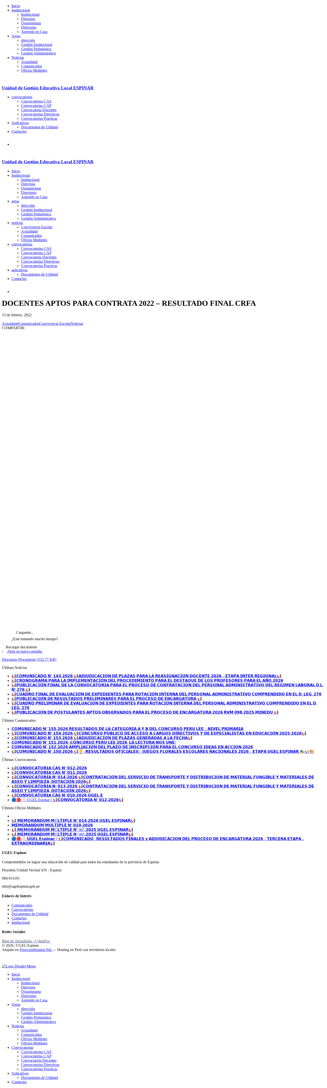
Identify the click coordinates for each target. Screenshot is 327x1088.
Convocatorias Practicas (39, 118)
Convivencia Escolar (36, 227)
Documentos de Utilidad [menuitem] (39, 1078)
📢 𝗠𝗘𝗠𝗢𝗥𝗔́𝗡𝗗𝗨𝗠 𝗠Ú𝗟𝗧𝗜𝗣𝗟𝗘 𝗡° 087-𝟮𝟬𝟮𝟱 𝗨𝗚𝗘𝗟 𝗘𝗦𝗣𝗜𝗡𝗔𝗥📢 (72, 830)
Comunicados (31, 66)
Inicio (15, 6)
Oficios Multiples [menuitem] (34, 1039)
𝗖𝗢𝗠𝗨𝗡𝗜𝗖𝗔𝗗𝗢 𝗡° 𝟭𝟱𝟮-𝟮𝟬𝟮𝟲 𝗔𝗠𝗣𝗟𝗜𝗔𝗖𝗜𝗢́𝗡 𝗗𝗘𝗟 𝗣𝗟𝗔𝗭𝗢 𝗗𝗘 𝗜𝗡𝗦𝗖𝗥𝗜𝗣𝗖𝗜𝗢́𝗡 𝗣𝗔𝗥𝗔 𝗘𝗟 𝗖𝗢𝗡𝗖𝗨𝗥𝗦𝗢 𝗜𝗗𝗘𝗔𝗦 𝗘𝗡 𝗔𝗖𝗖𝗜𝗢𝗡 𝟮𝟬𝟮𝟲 (132, 747)
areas (15, 201)
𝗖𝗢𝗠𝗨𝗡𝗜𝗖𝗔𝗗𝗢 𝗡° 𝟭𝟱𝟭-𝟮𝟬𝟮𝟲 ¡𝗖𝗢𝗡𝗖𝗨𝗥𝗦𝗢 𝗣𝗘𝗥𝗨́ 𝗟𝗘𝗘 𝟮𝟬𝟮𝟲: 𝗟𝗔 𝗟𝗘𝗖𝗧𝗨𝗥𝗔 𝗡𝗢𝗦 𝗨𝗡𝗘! (93, 742)
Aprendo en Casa (34, 32)
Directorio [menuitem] (28, 996)
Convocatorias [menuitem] (22, 1047)
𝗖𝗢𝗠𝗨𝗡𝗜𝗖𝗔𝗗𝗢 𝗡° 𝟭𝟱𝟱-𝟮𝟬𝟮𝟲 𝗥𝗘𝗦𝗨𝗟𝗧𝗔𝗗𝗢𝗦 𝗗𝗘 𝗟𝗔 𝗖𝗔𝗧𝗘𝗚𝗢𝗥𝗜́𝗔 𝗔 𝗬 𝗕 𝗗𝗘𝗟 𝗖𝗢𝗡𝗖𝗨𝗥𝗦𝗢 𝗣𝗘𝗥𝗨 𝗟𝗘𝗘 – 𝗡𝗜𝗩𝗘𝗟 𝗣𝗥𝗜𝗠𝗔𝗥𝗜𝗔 (127, 729)
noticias (17, 223)
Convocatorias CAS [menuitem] (36, 1052)
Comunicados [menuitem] (31, 1035)
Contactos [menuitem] (19, 1082)
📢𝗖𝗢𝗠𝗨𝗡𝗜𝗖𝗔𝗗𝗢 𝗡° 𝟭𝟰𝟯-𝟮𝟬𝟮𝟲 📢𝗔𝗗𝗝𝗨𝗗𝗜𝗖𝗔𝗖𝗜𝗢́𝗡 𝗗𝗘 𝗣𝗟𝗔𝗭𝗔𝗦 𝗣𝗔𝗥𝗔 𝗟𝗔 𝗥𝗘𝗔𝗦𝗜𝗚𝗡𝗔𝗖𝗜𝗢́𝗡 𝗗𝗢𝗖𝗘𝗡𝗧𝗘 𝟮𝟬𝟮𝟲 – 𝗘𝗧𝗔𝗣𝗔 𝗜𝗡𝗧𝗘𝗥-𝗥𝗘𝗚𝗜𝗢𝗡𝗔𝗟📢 (146, 676)
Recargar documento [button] (21, 647)
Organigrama (31, 23)
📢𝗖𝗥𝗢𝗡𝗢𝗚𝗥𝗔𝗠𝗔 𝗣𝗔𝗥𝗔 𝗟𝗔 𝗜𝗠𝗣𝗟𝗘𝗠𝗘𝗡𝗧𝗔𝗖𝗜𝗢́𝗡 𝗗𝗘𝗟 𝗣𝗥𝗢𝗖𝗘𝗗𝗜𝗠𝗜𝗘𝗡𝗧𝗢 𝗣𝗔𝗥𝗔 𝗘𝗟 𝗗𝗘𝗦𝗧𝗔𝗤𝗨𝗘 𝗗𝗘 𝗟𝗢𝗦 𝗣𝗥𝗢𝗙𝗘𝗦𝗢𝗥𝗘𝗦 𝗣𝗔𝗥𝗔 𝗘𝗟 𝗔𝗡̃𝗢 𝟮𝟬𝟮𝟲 (147, 680)
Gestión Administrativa (38, 53)
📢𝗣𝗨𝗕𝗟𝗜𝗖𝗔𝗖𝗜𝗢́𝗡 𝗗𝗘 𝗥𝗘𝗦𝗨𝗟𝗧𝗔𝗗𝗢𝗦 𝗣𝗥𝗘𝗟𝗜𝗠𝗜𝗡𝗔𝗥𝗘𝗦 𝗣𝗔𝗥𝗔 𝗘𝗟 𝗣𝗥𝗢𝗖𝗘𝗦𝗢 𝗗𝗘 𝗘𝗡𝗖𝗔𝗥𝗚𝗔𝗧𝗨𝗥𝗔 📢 (106, 699)
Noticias (17, 57)
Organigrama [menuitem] (31, 992)
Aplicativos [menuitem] (20, 1073)
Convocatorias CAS (36, 101)
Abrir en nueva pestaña (24, 651)
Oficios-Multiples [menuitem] (34, 1043)
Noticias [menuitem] (17, 1026)
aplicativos (19, 270)
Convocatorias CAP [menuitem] (36, 1056)
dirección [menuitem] (28, 1009)
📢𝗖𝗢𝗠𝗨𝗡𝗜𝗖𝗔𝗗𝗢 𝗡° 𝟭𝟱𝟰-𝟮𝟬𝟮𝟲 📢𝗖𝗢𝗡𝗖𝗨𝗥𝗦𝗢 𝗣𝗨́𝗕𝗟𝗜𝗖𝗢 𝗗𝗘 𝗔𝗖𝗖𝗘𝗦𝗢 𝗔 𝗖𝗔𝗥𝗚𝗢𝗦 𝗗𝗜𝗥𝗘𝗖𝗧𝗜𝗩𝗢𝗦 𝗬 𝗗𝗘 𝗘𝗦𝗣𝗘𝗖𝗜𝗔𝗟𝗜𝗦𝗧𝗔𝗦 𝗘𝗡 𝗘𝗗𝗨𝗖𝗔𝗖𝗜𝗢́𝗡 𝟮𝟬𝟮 (158, 733)
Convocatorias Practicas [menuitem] (39, 1069)
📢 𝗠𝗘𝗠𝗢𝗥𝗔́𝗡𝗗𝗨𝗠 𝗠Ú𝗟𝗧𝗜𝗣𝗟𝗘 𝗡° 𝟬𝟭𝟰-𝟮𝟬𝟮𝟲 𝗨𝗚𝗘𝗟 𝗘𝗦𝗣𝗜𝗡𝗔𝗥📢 (73, 821)
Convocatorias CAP (36, 106)
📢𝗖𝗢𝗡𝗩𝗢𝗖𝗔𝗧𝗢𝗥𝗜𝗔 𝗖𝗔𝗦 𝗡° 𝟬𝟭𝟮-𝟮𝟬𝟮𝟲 (49, 768)
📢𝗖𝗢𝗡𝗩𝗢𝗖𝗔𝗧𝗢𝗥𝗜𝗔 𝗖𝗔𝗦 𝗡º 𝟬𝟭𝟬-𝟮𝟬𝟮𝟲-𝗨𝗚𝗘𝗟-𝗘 (57, 795)
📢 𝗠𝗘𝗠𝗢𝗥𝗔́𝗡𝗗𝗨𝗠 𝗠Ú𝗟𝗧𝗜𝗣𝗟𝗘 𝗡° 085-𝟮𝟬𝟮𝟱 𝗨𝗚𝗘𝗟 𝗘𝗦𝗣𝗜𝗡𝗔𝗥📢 (72, 834)
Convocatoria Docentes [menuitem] (38, 1060)
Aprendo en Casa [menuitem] (34, 1000)
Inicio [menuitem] (15, 974)
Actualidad (29, 62)
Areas (15, 36)
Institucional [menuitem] (20, 979)
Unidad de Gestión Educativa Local (48, 87)
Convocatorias (22, 910)
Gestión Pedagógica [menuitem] (36, 1017)
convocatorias (21, 97)
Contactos (19, 131)
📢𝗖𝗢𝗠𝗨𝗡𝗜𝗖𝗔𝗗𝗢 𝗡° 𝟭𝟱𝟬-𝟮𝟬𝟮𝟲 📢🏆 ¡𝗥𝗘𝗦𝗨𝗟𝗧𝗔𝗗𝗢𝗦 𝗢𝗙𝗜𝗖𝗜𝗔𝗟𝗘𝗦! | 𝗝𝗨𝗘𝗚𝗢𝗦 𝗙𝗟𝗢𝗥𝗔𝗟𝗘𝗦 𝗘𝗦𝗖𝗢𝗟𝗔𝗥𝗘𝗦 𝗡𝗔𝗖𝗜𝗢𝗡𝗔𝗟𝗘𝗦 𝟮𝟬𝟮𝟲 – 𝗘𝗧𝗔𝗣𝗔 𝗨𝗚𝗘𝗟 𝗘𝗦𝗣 (162, 751)
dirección (28, 40)
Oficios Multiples (34, 70)
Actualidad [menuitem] (29, 1030)
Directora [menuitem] (28, 987)
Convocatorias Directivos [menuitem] (40, 1065)
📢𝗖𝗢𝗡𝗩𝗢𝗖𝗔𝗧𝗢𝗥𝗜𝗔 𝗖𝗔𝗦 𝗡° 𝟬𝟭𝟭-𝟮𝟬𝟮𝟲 (49, 773)
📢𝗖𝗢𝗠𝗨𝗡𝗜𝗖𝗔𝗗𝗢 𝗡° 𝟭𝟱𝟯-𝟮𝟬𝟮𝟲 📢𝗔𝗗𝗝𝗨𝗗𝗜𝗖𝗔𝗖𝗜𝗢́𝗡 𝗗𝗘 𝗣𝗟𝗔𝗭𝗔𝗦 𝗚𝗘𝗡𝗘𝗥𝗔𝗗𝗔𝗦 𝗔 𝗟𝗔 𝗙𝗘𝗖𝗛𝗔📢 (101, 738)
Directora (28, 19)
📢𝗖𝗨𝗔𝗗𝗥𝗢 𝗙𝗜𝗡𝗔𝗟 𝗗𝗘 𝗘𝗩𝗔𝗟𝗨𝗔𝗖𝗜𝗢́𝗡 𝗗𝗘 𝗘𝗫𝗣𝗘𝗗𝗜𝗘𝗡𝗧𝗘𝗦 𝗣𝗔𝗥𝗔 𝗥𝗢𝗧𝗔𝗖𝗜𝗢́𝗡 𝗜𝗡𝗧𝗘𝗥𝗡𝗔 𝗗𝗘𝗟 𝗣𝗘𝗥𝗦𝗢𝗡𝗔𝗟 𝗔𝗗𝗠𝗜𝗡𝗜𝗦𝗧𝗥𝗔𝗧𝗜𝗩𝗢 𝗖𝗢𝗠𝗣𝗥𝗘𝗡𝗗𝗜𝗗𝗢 (166, 694)
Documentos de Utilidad (39, 127)
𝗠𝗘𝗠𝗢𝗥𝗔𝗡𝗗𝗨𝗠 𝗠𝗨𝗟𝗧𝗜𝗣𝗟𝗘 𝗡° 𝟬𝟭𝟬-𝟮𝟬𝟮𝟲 (52, 825)
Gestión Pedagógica (36, 49)
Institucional (20, 10)
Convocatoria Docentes (38, 110)
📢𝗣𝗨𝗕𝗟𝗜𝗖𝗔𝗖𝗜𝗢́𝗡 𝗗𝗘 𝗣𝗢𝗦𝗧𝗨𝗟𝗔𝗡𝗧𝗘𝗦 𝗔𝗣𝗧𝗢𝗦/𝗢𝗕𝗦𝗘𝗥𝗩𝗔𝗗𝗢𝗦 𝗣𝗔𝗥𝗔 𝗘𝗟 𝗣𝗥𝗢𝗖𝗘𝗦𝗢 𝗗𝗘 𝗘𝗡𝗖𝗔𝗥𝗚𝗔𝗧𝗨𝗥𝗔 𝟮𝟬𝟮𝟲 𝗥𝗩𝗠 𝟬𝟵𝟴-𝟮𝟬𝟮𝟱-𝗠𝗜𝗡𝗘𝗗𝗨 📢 (145, 712)
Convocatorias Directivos (40, 114)
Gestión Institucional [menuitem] (36, 1013)
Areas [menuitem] (15, 1004)
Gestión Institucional (36, 45)
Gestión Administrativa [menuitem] (38, 1022)
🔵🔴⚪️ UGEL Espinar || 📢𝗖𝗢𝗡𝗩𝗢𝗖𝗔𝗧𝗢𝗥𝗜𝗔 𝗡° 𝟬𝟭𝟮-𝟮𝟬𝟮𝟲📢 (67, 800)
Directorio (28, 27)
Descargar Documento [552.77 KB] (29, 659)
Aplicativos (20, 123)
